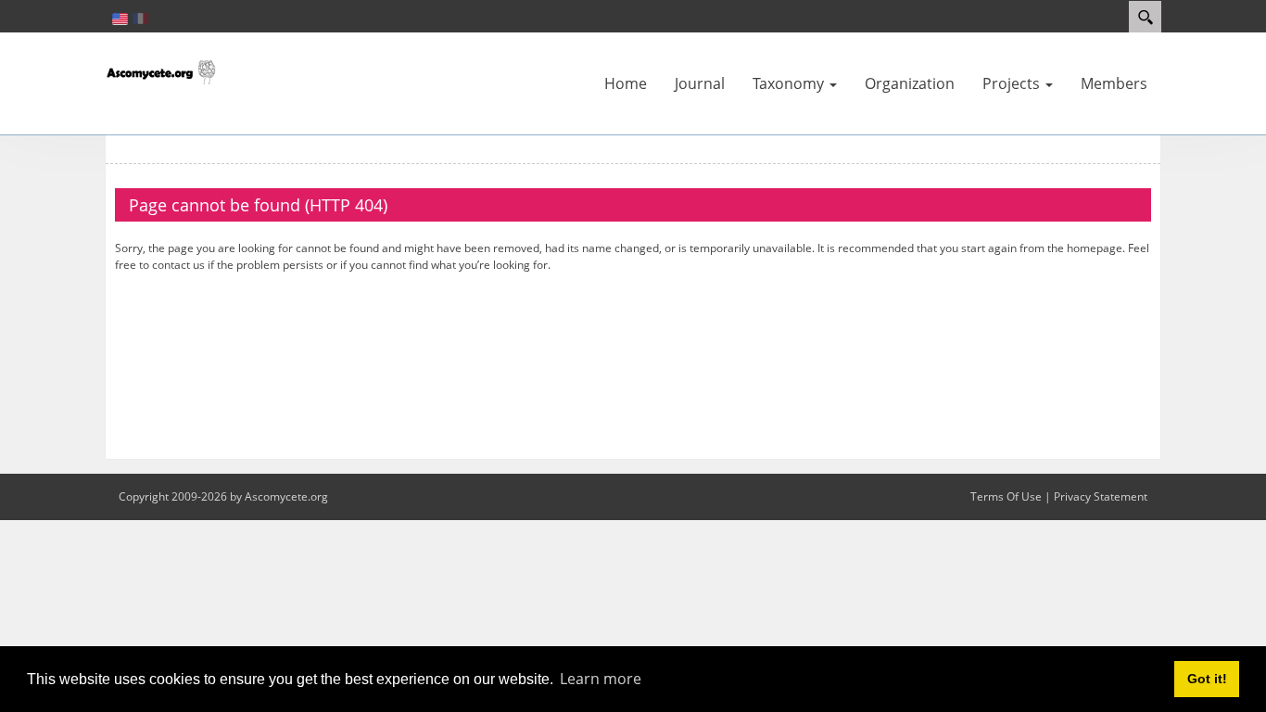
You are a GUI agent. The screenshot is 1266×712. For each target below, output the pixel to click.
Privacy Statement (1100, 496)
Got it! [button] (1207, 678)
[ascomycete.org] (160, 70)
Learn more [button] (600, 678)
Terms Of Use (1006, 496)
